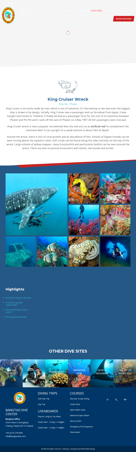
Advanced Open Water (79, 415)
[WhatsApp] (20, 3)
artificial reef (98, 126)
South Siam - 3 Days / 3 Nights (51, 427)
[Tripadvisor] (16, 3)
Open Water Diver (77, 410)
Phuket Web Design (87, 449)
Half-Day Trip (43, 398)
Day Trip (41, 404)
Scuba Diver (75, 404)
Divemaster (75, 432)
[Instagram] (8, 3)
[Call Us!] (12, 3)
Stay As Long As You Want (49, 416)
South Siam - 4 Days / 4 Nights (51, 422)
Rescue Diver (75, 421)
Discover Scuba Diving (79, 398)
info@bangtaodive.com (16, 436)
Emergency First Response (81, 426)
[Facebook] (4, 3)
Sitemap (66, 449)
